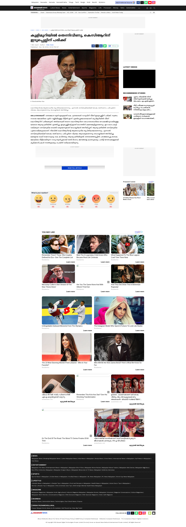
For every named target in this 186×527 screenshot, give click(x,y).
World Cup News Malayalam (125, 476)
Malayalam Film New (38, 467)
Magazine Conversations (122, 492)
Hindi (88, 2)
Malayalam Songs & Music (62, 470)
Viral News (35, 461)
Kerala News (99, 458)
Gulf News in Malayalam (143, 458)
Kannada (52, 2)
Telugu (71, 2)
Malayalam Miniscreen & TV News (82, 470)
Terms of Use (59, 519)
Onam (42, 12)
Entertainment (74, 8)
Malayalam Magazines (39, 492)
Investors (145, 519)
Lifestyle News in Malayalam (41, 483)
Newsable (43, 2)
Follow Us (115, 46)
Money (115, 8)
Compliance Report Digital (132, 519)
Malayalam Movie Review (93, 467)
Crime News (108, 458)
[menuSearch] (154, 8)
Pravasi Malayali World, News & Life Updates (46, 508)
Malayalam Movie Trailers (110, 467)
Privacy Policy (69, 519)
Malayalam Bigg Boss (142, 467)
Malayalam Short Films (76, 467)
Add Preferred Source (124, 2)
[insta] (153, 2)
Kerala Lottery (105, 12)
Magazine (92, 8)
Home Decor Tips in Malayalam (120, 483)
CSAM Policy (79, 519)
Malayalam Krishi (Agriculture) (56, 492)
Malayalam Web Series (126, 467)
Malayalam (35, 2)
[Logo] (40, 8)
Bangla (83, 2)
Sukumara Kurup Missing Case (55, 12)
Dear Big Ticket (77, 508)
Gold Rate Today (117, 12)
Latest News (55, 8)
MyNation (102, 2)
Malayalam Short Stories (40, 495)
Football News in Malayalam (77, 476)
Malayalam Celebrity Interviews (104, 470)
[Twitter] (142, 2)
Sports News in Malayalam (40, 476)
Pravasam (107, 8)
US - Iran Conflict (80, 12)
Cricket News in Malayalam (58, 476)
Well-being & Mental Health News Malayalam (87, 485)
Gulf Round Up (66, 508)
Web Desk (49, 45)
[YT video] (150, 2)
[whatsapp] (146, 2)
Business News (36, 501)
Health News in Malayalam (100, 483)
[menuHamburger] (151, 8)
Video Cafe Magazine (106, 495)
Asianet (39, 512)
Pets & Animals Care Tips (64, 485)
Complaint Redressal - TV (114, 519)
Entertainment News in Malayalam (57, 467)
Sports (84, 8)
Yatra (122, 8)
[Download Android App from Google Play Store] (150, 513)
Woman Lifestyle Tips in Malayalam (43, 485)
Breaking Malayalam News (52, 458)
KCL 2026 (70, 12)
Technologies (59, 501)
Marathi (94, 2)
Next (153, 12)
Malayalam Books (92, 492)
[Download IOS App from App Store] (153, 513)
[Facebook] (138, 2)
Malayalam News (37, 458)
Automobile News (48, 501)
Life (100, 8)
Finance (79, 501)
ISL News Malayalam (94, 476)
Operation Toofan (93, 12)
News (64, 8)
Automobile (130, 8)
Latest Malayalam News (69, 458)
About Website (42, 519)
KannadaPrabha (61, 2)
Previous (150, 12)
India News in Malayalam (86, 458)
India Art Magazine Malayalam (76, 492)
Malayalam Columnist (106, 492)
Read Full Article (75, 168)
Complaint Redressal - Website (94, 519)
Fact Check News (70, 501)
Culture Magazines (137, 492)
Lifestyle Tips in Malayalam (60, 483)
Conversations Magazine (56, 495)
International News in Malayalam (123, 458)
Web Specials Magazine (90, 495)
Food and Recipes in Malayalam (80, 483)
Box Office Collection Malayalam (42, 470)
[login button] (147, 8)
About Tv (51, 519)
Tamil (77, 2)
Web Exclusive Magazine (73, 495)
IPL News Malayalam (108, 476)
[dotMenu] (139, 8)
